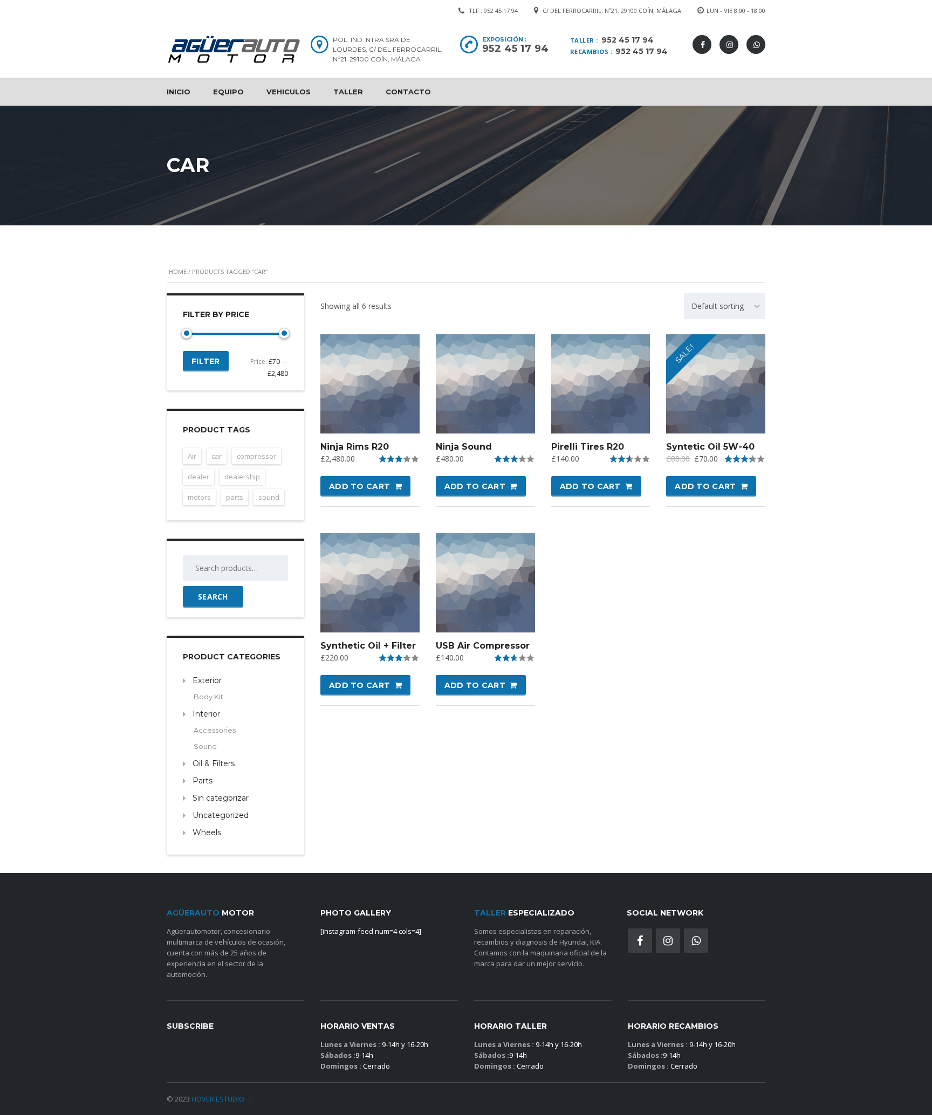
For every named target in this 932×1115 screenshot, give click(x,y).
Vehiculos (288, 91)
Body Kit (208, 696)
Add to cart (359, 486)
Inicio (178, 91)
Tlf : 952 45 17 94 (493, 10)
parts (234, 497)
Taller (348, 91)
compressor (256, 456)
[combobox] (724, 306)
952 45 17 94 (627, 40)
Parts (203, 781)
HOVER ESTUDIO (217, 1099)
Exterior (207, 680)
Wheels (207, 832)
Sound (205, 746)
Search (213, 596)
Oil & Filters (214, 763)
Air (192, 456)
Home (178, 271)
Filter (205, 361)
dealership (242, 476)
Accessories (215, 730)
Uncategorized (221, 815)
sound (268, 497)
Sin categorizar (221, 798)
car (216, 456)
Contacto (408, 91)
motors (199, 497)
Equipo (228, 91)
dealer (198, 476)
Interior (206, 714)
